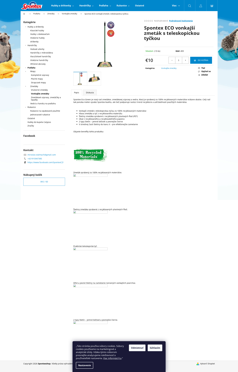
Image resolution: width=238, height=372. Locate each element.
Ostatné (31, 118)
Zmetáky (34, 86)
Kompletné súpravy (40, 75)
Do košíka (203, 60)
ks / (44, 181)
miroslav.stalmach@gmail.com (42, 154)
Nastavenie (84, 365)
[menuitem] (62, 5)
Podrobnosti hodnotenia (181, 20)
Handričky (32, 45)
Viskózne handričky (39, 60)
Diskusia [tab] (90, 92)
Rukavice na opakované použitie (45, 111)
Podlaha (31, 67)
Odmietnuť (137, 347)
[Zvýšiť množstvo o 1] (185, 60)
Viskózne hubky (37, 38)
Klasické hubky (37, 30)
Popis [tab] (76, 92)
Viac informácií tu (112, 358)
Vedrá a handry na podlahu (43, 103)
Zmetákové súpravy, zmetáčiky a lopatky (46, 98)
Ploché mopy (37, 78)
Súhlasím (155, 347)
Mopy (32, 71)
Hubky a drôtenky (36, 26)
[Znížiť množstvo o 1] (172, 60)
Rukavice (32, 107)
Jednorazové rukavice (40, 114)
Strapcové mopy (38, 82)
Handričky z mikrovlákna (41, 52)
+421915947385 (35, 158)
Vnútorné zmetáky (39, 90)
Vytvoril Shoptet (207, 363)
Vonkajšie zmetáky (40, 93)
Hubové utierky (37, 49)
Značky (31, 125)
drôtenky (34, 41)
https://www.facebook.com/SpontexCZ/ (45, 162)
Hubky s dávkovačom (40, 34)
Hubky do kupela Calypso (39, 122)
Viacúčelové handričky (40, 56)
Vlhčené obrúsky (38, 64)
